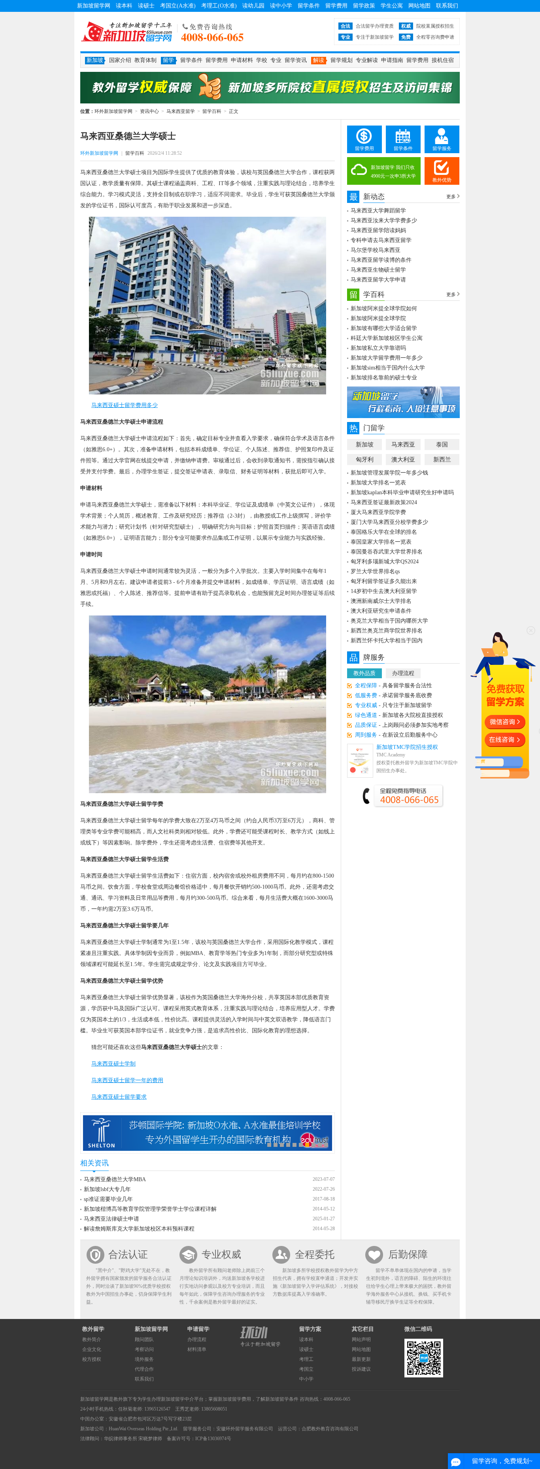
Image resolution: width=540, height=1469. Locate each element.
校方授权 (91, 1359)
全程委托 (314, 1254)
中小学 (306, 1379)
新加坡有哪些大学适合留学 (384, 328)
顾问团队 (144, 1339)
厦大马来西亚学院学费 (378, 512)
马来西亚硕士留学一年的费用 (127, 1080)
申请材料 (242, 60)
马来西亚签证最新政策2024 (384, 502)
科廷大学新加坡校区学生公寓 (387, 338)
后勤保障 (408, 1254)
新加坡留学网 (93, 6)
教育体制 (145, 60)
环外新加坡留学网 (126, 31)
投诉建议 (361, 1369)
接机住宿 (443, 60)
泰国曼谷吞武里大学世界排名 (387, 552)
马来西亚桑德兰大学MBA (115, 1179)
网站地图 (419, 6)
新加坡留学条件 (281, 1399)
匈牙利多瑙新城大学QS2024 (385, 562)
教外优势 (441, 180)
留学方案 (310, 1329)
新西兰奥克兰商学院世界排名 (387, 631)
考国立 (306, 1369)
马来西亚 (403, 444)
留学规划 (341, 60)
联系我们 (447, 6)
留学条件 (309, 6)
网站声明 (361, 1339)
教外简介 (91, 1339)
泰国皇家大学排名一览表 (381, 542)
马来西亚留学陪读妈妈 (378, 230)
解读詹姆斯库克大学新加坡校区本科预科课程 (139, 1229)
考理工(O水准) (219, 6)
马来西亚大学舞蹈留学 (378, 211)
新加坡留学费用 (234, 1399)
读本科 (124, 6)
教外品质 (364, 673)
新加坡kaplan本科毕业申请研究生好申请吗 (402, 492)
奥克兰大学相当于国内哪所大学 (389, 621)
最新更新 (361, 1359)
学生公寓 (392, 6)
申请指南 (392, 60)
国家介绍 (120, 60)
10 (326, 1145)
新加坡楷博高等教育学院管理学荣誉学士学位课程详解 (150, 1209)
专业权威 (221, 1254)
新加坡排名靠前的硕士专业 (384, 378)
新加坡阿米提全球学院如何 (384, 308)
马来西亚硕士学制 (113, 1064)
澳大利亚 (403, 459)
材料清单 (196, 1349)
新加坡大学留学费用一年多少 (387, 358)
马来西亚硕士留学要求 (119, 1097)
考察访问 (144, 1349)
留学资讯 (296, 60)
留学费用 (336, 6)
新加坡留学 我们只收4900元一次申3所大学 (393, 172)
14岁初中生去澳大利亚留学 (384, 591)
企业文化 (91, 1349)
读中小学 (281, 6)
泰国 (442, 444)
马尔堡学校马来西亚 (375, 250)
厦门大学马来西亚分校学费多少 (389, 522)
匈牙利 (365, 459)
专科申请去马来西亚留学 (381, 240)
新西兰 (442, 459)
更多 (451, 196)
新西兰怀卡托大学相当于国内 (387, 641)
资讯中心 (149, 111)
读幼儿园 (253, 6)
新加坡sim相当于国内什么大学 (388, 368)
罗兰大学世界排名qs (375, 571)
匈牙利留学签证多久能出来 (384, 581)
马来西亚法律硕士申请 (111, 1219)
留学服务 (441, 148)
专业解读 (367, 60)
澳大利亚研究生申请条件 (381, 611)
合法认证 (128, 1254)
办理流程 (403, 673)
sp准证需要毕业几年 (108, 1199)
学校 (261, 60)
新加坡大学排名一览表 (378, 483)
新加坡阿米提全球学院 (378, 318)
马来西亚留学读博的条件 (381, 260)
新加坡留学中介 (177, 1399)
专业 (275, 60)
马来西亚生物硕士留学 (378, 270)
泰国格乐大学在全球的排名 (384, 532)
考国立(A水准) (178, 6)
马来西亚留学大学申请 (378, 280)
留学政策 (364, 6)
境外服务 (144, 1359)
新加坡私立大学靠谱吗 (378, 348)
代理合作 (144, 1369)
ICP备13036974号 (213, 1438)
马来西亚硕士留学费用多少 (124, 405)
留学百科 (211, 111)
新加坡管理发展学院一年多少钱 (389, 473)
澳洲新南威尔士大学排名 (381, 601)
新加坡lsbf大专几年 (107, 1189)
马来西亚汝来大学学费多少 (384, 220)
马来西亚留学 (180, 111)
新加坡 (365, 444)
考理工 (306, 1359)
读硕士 (146, 6)
